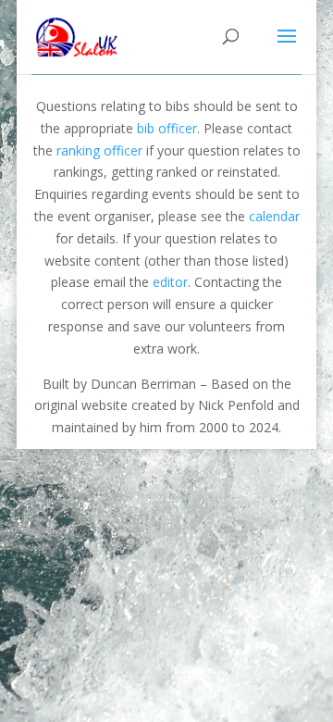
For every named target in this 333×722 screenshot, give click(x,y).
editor (170, 282)
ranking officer (99, 150)
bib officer (167, 128)
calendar (274, 216)
